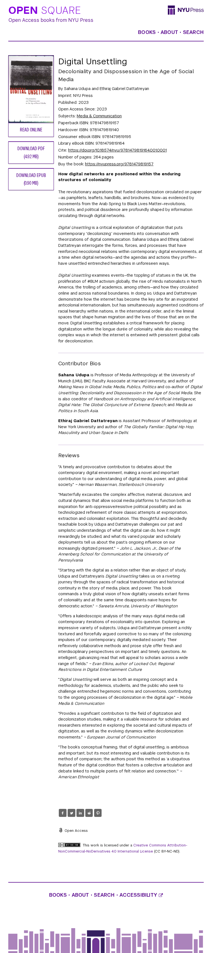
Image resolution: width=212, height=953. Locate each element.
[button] (62, 813)
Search (193, 32)
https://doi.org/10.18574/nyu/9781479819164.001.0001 (117, 150)
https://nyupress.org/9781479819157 (119, 164)
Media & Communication (99, 115)
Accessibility (139, 895)
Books (147, 32)
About (169, 32)
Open (44, 11)
